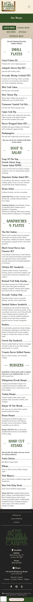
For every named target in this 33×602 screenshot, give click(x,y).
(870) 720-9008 (16, 563)
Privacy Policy (19, 593)
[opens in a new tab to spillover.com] (16, 599)
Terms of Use (27, 593)
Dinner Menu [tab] (23, 28)
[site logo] (8, 6)
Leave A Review (16, 519)
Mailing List (16, 515)
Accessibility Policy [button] (8, 593)
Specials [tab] (22, 32)
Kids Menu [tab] (11, 32)
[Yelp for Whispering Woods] (22, 586)
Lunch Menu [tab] (9, 28)
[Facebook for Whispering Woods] (11, 586)
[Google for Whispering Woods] (16, 586)
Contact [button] (16, 522)
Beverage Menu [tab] (16, 36)
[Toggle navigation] (29, 7)
